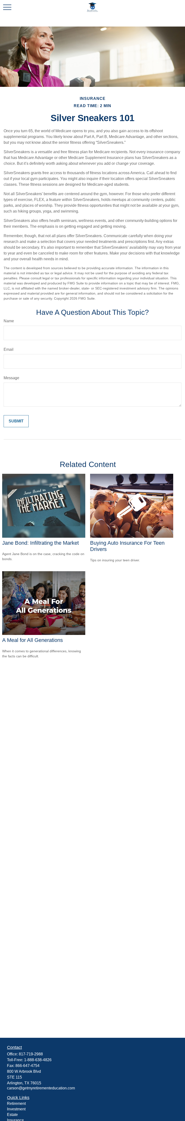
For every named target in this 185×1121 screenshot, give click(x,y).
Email (8, 349)
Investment (16, 1109)
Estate (12, 1115)
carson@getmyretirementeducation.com (41, 1088)
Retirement (16, 1103)
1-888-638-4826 (38, 1060)
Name (9, 321)
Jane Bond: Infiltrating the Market (40, 543)
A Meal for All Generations (32, 640)
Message (11, 378)
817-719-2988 (31, 1054)
